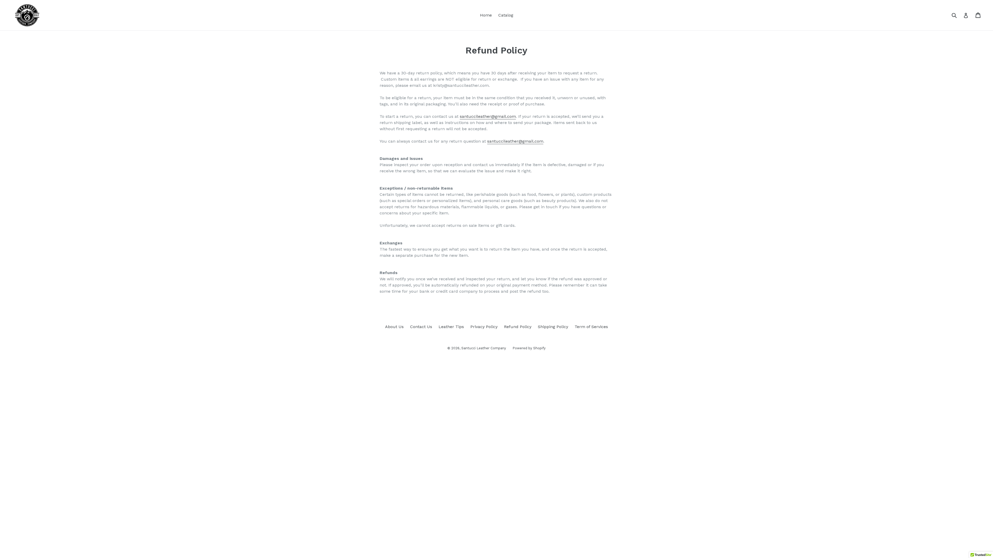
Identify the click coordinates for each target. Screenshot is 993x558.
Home (486, 15)
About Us (394, 326)
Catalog (505, 15)
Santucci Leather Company (483, 348)
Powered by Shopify (529, 348)
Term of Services (591, 326)
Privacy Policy (484, 326)
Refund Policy (517, 326)
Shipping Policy (553, 326)
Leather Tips (451, 326)
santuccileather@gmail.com (488, 116)
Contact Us (421, 326)
